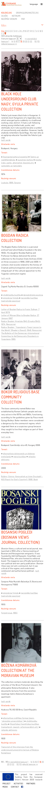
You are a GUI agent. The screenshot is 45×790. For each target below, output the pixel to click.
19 (24, 41)
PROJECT (6, 784)
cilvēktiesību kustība (12, 295)
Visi (2, 31)
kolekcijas (6, 12)
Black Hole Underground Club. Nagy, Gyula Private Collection (19, 101)
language (34, 4)
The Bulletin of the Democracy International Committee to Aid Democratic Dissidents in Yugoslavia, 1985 (20, 336)
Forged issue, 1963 (9, 613)
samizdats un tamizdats (11, 165)
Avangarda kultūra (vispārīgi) (15, 157)
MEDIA (5, 787)
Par (23, 19)
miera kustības (19, 456)
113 (38, 41)
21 (29, 41)
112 (35, 41)
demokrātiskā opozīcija (33, 295)
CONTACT (15, 787)
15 (15, 41)
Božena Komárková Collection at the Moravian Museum (18, 670)
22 (31, 41)
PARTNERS (30, 784)
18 (21, 41)
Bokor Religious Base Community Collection (20, 397)
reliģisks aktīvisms (9, 730)
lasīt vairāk (5, 140)
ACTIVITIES (18, 784)
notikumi (16, 15)
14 (12, 41)
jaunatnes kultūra (25, 160)
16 (17, 41)
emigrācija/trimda (11, 298)
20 (26, 41)
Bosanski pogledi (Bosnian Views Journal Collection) (20, 537)
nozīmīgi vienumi (9, 19)
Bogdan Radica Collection (14, 238)
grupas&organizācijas (27, 12)
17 (19, 41)
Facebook (22, 787)
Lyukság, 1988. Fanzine (11, 182)
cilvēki (4, 15)
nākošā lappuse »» (9, 44)
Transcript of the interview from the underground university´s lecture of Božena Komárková (20, 750)
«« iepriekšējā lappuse (17, 762)
